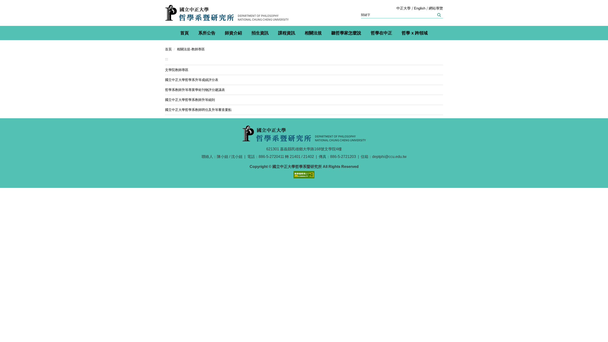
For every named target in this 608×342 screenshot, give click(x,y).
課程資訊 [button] (286, 33)
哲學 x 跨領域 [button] (415, 33)
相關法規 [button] (313, 33)
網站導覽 (436, 8)
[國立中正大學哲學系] (227, 13)
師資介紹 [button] (233, 33)
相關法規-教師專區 (191, 49)
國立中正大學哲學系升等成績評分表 (191, 80)
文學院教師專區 (176, 70)
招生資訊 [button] (260, 33)
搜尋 (439, 15)
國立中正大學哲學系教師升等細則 (190, 100)
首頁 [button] (184, 33)
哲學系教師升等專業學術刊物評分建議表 (195, 90)
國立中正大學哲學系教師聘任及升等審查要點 (198, 110)
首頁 (168, 49)
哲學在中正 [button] (381, 33)
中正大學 (403, 8)
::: (166, 59)
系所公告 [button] (206, 33)
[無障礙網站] (304, 174)
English (419, 8)
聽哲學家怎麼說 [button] (346, 33)
